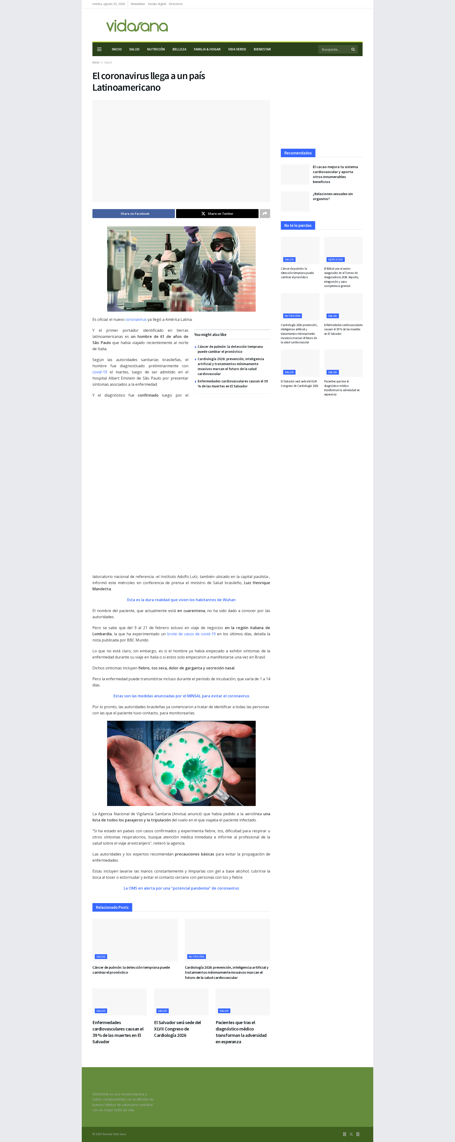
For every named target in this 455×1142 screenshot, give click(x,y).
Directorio (176, 4)
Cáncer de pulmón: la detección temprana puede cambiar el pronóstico (297, 273)
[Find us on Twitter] (351, 1134)
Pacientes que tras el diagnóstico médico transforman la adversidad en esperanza (342, 387)
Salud (134, 49)
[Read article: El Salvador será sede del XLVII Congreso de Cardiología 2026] (181, 1002)
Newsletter (138, 4)
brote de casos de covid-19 (191, 633)
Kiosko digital (157, 4)
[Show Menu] (99, 49)
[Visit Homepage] (130, 25)
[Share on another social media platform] (265, 213)
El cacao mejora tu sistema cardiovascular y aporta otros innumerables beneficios (335, 174)
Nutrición (156, 49)
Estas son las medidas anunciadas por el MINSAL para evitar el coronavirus (181, 696)
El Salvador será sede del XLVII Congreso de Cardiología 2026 (177, 1028)
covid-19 (99, 372)
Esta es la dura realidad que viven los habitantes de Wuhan (181, 599)
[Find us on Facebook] (344, 1134)
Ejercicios (335, 259)
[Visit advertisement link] (185, 486)
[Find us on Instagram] (357, 1134)
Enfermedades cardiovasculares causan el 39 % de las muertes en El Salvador (343, 329)
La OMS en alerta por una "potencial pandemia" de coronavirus (181, 888)
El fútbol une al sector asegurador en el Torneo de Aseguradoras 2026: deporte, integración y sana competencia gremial (341, 277)
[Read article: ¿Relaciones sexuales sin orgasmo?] (295, 201)
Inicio (117, 49)
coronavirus (136, 319)
